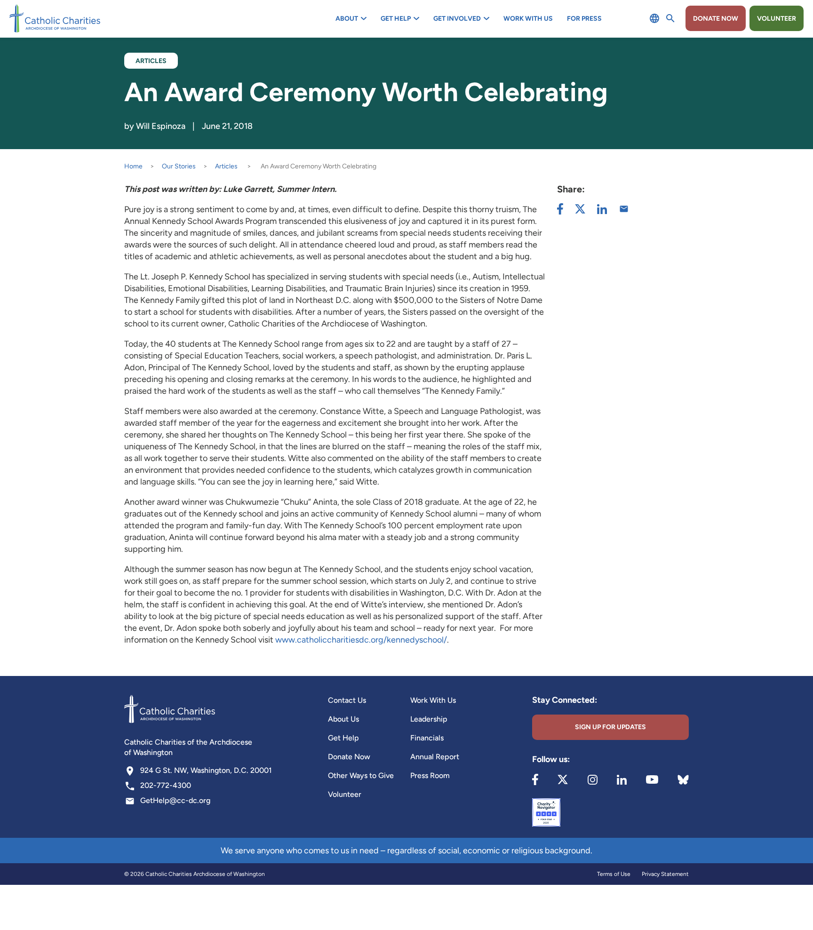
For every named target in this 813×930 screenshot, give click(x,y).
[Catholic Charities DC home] (54, 18)
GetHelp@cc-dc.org (175, 800)
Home (133, 166)
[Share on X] (580, 209)
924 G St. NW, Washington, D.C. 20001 (206, 770)
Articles (226, 166)
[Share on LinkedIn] (602, 209)
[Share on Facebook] (560, 209)
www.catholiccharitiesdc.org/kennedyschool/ (361, 640)
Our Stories (179, 166)
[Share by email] (624, 209)
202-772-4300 (165, 785)
